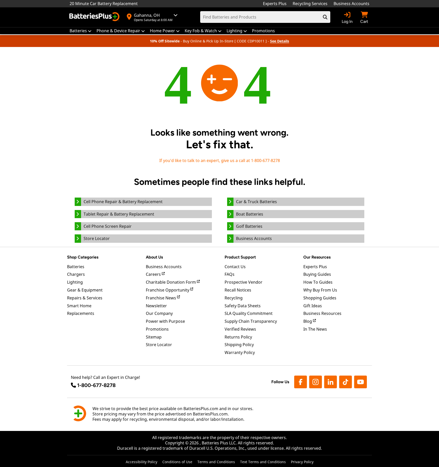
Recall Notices (238, 290)
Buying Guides (317, 274)
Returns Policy (238, 337)
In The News (315, 329)
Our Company (159, 313)
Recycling (234, 298)
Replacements (80, 313)
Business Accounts (351, 3)
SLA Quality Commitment (249, 313)
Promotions (157, 329)
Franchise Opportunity (168, 290)
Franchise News (161, 298)
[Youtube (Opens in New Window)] (360, 382)
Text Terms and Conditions (263, 461)
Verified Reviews (240, 329)
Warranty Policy (240, 352)
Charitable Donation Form (171, 282)
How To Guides (318, 282)
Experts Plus (275, 3)
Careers (154, 274)
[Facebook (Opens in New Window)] (300, 382)
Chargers (76, 274)
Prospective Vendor (243, 282)
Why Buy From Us (320, 290)
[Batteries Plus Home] (95, 17)
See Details (279, 41)
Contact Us (235, 266)
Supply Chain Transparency (251, 321)
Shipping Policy (239, 344)
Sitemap (154, 337)
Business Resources (322, 313)
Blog (308, 321)
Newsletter (156, 306)
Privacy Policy (302, 461)
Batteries (75, 266)
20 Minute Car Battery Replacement (104, 3)
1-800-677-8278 (96, 385)
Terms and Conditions (216, 461)
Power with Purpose (165, 321)
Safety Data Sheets (243, 306)
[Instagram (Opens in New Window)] (315, 382)
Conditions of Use (177, 461)
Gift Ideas (312, 306)
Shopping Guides (319, 298)
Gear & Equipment (85, 290)
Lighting (75, 282)
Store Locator (159, 344)
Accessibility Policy (141, 461)
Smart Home (79, 306)
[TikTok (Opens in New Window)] (345, 382)
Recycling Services (310, 3)
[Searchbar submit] (325, 17)
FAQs (229, 274)
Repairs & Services (84, 298)
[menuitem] (80, 31)
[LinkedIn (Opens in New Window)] (330, 382)
